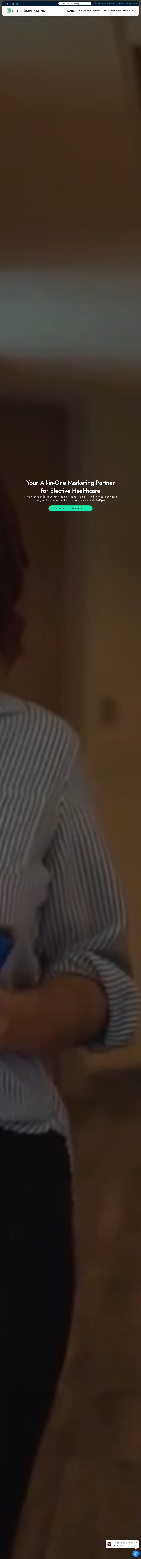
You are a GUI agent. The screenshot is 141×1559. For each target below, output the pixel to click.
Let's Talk (128, 11)
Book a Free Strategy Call (70, 508)
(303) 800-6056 (131, 4)
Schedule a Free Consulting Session (108, 4)
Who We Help (84, 11)
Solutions (71, 11)
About (106, 11)
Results (96, 11)
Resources (116, 11)
